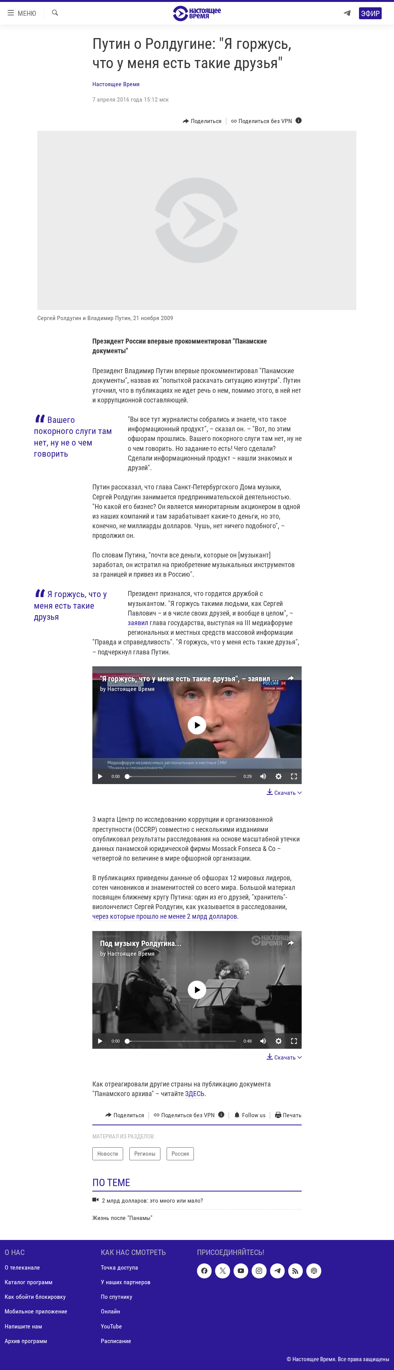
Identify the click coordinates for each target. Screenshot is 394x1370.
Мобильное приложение (36, 1311)
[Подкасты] (313, 1270)
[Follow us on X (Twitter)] (222, 1270)
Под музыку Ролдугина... (141, 943)
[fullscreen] (294, 776)
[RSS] (295, 1270)
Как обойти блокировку (35, 1296)
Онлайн (110, 1311)
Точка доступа (119, 1267)
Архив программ (26, 1340)
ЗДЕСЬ (194, 1094)
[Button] (202, 121)
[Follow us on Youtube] (241, 1270)
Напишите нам (23, 1326)
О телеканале (22, 1267)
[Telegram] (347, 13)
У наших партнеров (125, 1282)
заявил (138, 623)
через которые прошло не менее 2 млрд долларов (164, 916)
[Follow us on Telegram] (277, 1270)
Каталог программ (28, 1282)
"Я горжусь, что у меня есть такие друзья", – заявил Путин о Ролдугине (216, 678)
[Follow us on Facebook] (204, 1270)
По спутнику (116, 1296)
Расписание (116, 1340)
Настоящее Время (116, 84)
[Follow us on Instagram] (259, 1270)
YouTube (111, 1326)
